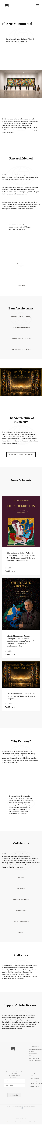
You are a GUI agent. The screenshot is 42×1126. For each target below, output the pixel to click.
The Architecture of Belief (21, 327)
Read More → (10, 571)
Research (21, 275)
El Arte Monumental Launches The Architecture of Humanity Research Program (21, 696)
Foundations (21, 910)
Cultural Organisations (21, 921)
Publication (21, 286)
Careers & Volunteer (36, 1083)
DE (16, 1122)
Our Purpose (33, 1073)
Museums (21, 878)
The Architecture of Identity (21, 317)
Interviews (21, 264)
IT (21, 1122)
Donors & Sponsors (35, 1081)
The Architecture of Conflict (21, 338)
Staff (31, 1075)
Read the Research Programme (21, 455)
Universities (21, 888)
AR (30, 1122)
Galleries (21, 932)
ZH (35, 1122)
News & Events (34, 1086)
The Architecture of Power (21, 349)
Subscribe (14, 1095)
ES (25, 1122)
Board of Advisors (35, 1078)
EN (7, 1122)
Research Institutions (21, 899)
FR (12, 1122)
